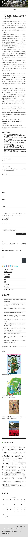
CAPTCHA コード (6, 223)
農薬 (5, 279)
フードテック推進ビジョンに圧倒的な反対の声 (13, 145)
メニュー (15, 9)
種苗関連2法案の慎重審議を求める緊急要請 (13, 312)
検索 (3, 257)
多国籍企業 (18, 472)
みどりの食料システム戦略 (14, 449)
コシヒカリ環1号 (15, 456)
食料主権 (21, 485)
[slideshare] (12, 266)
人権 (19, 467)
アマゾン (6, 287)
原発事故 (13, 470)
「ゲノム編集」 (10, 528)
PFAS (7, 447)
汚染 (13, 478)
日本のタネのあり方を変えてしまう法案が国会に (14, 328)
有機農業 (14, 475)
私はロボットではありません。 (10, 230)
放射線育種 (7, 277)
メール (4, 199)
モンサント (7, 464)
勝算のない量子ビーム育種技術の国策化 (12, 333)
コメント (4, 174)
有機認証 (7, 475)
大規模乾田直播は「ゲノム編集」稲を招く (13, 330)
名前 (3, 192)
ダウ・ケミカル (13, 458)
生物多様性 (19, 478)
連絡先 (3, 351)
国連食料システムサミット (9, 472)
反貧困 (19, 470)
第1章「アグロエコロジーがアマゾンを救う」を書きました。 (14, 438)
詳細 (3, 349)
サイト (3, 206)
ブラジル (6, 284)
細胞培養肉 (10, 481)
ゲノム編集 (7, 274)
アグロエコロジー (8, 289)
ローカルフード (12, 467)
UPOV (15, 447)
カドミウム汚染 (18, 452)
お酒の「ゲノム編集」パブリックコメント (12, 146)
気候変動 (7, 478)
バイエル (20, 458)
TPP (11, 447)
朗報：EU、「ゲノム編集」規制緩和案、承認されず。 (15, 147)
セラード (7, 458)
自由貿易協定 (17, 481)
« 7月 (7, 516)
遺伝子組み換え (8, 272)
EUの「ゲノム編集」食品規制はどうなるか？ (13, 134)
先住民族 (7, 470)
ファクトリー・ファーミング (18, 461)
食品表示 (5, 160)
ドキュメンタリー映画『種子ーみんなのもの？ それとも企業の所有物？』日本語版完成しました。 (14, 417)
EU (3, 447)
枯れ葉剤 (19, 475)
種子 (5, 282)
